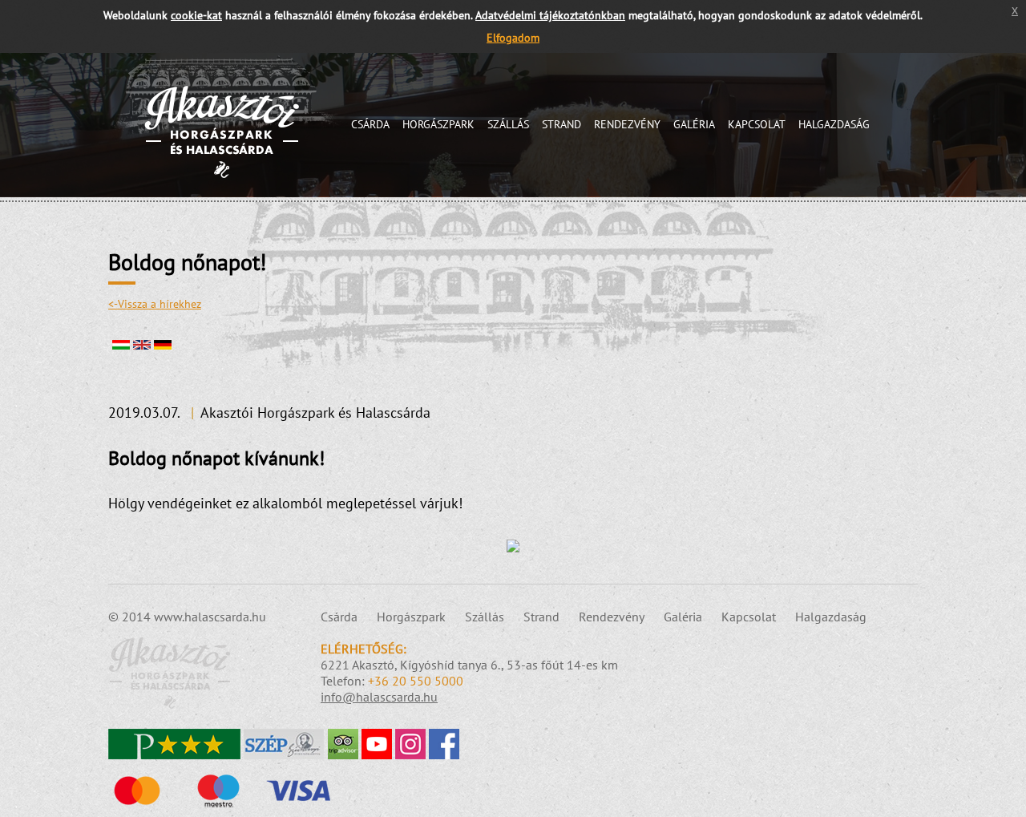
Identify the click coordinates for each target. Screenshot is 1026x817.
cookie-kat (196, 14)
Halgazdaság (834, 124)
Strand (561, 124)
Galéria (694, 124)
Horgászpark (438, 124)
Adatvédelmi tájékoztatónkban (550, 14)
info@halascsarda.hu (379, 697)
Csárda (370, 124)
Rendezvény (627, 124)
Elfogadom (513, 37)
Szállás (508, 124)
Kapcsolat (757, 124)
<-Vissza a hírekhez (154, 304)
